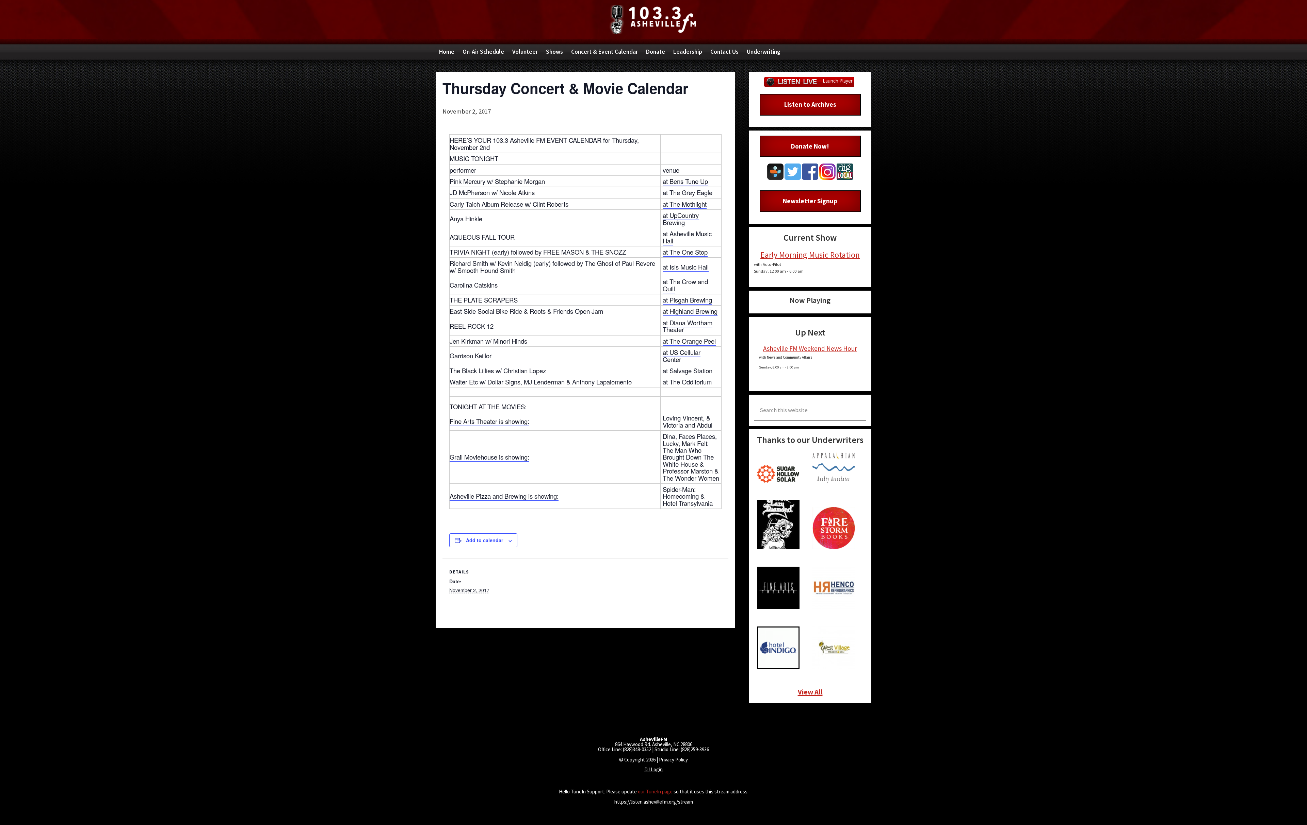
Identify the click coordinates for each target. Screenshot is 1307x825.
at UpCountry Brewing (681, 218)
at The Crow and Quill (685, 285)
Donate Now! (810, 146)
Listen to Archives (810, 104)
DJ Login (653, 769)
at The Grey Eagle (687, 192)
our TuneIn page (655, 791)
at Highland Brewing (690, 311)
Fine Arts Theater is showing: (489, 421)
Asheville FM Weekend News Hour (810, 348)
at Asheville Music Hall (687, 237)
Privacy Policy (673, 759)
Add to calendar (484, 540)
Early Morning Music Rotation (810, 255)
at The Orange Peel (689, 341)
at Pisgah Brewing (687, 299)
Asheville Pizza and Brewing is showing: (504, 496)
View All (810, 692)
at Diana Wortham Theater (687, 326)
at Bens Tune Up (685, 181)
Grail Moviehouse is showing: (489, 456)
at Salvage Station (687, 370)
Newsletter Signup (810, 201)
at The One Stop (685, 251)
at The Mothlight (685, 204)
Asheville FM (653, 19)
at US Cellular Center (681, 355)
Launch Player (838, 81)
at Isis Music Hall (686, 266)
